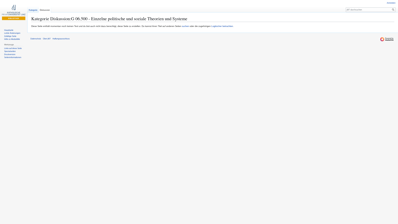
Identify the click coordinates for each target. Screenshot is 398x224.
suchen (185, 26)
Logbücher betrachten (222, 26)
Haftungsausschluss (61, 39)
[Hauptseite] (13, 12)
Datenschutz (35, 39)
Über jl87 (47, 39)
